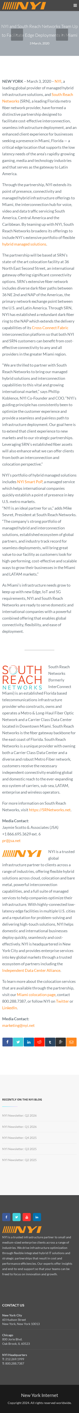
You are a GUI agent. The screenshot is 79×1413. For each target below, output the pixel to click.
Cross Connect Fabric (50, 327)
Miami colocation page (36, 994)
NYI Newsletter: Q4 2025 (19, 1138)
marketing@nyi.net (18, 1025)
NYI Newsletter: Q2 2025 (19, 1160)
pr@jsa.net (11, 840)
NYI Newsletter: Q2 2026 (19, 1115)
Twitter (62, 1001)
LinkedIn (9, 1007)
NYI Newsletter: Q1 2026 (19, 1127)
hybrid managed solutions (24, 244)
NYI (58, 81)
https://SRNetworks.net (50, 809)
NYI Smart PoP (29, 481)
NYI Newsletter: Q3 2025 (19, 1149)
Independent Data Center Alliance (31, 970)
